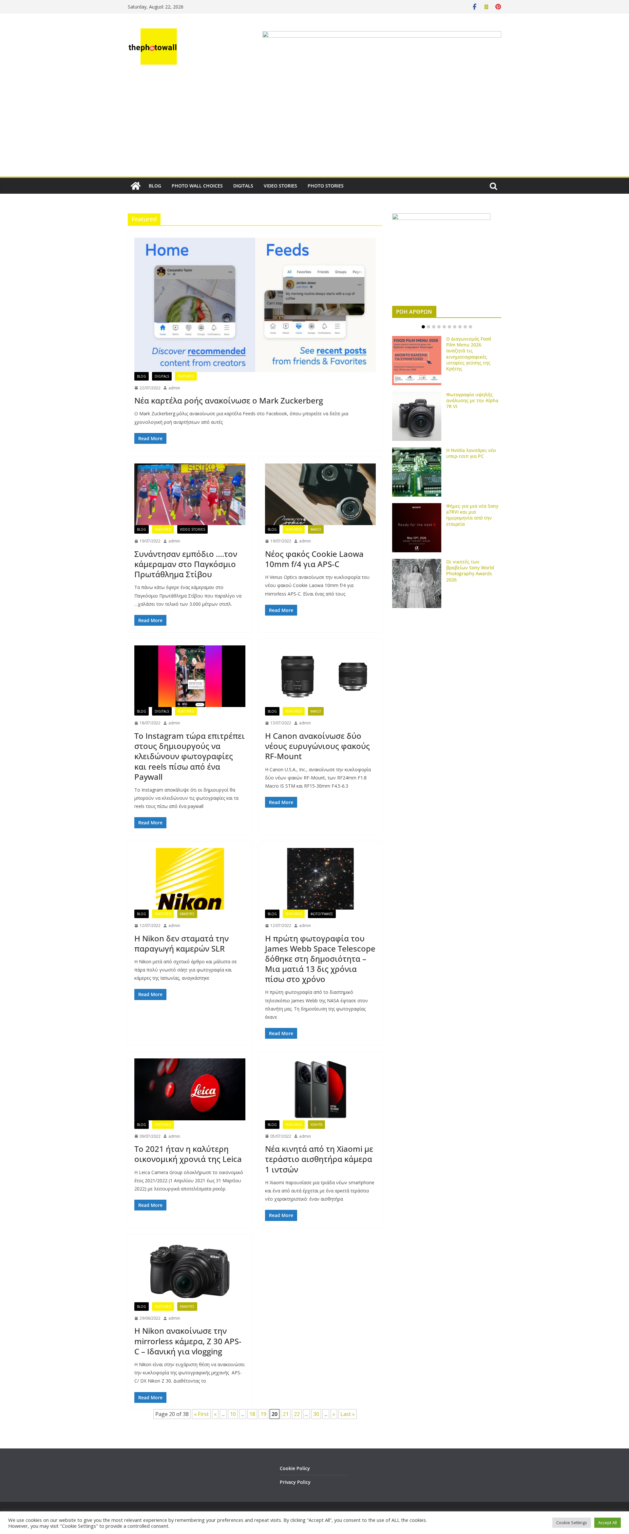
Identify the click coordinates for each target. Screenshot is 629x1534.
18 (252, 1414)
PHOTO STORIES (326, 186)
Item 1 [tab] (423, 326)
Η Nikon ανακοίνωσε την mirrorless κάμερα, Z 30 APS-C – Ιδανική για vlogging (187, 1340)
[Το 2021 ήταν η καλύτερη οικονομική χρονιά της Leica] (189, 1089)
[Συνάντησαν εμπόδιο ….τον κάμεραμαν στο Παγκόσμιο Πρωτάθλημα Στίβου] (189, 494)
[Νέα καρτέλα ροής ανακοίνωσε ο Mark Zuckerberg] (255, 305)
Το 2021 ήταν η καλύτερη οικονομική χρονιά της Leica (188, 1153)
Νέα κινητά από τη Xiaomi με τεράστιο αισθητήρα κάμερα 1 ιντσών (319, 1158)
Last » (347, 1414)
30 (316, 1414)
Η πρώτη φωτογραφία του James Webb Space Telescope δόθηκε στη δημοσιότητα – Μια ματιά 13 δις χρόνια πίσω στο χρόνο (320, 959)
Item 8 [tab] (460, 326)
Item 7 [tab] (454, 326)
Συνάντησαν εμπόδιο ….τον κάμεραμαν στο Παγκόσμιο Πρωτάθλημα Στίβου (185, 564)
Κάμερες (187, 914)
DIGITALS (243, 186)
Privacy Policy (295, 1482)
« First (201, 1414)
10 (233, 1414)
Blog (141, 376)
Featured (186, 376)
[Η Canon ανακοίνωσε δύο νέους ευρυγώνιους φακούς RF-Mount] (320, 676)
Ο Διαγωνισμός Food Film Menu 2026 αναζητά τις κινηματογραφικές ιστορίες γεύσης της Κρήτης (468, 354)
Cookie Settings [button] (571, 1522)
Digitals (162, 376)
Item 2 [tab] (428, 326)
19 (263, 1414)
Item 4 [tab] (439, 326)
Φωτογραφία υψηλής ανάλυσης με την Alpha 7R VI (472, 400)
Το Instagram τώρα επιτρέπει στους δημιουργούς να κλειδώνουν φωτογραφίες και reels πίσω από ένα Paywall (189, 756)
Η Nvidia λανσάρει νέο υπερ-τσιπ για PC (471, 453)
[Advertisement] (314, 127)
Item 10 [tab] (470, 326)
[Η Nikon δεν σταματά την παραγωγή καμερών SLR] (189, 879)
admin (174, 388)
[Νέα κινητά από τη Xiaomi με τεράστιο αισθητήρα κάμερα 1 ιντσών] (320, 1089)
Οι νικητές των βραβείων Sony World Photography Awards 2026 (470, 571)
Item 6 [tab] (449, 326)
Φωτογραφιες (322, 914)
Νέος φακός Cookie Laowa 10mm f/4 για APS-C (314, 558)
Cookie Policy (295, 1468)
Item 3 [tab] (433, 326)
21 (286, 1414)
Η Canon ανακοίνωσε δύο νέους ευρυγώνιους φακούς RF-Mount (317, 745)
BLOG (155, 186)
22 (297, 1414)
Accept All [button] (607, 1522)
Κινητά (316, 1124)
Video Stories (192, 529)
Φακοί (316, 529)
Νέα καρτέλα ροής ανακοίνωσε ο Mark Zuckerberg (228, 400)
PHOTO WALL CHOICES (197, 186)
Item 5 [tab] (444, 326)
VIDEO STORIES (280, 186)
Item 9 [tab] (465, 326)
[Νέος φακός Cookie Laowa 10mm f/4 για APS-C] (320, 494)
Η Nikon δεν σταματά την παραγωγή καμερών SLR (181, 943)
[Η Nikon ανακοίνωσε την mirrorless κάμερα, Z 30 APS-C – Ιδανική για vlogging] (189, 1271)
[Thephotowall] (135, 186)
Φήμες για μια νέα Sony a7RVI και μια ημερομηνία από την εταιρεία (472, 515)
